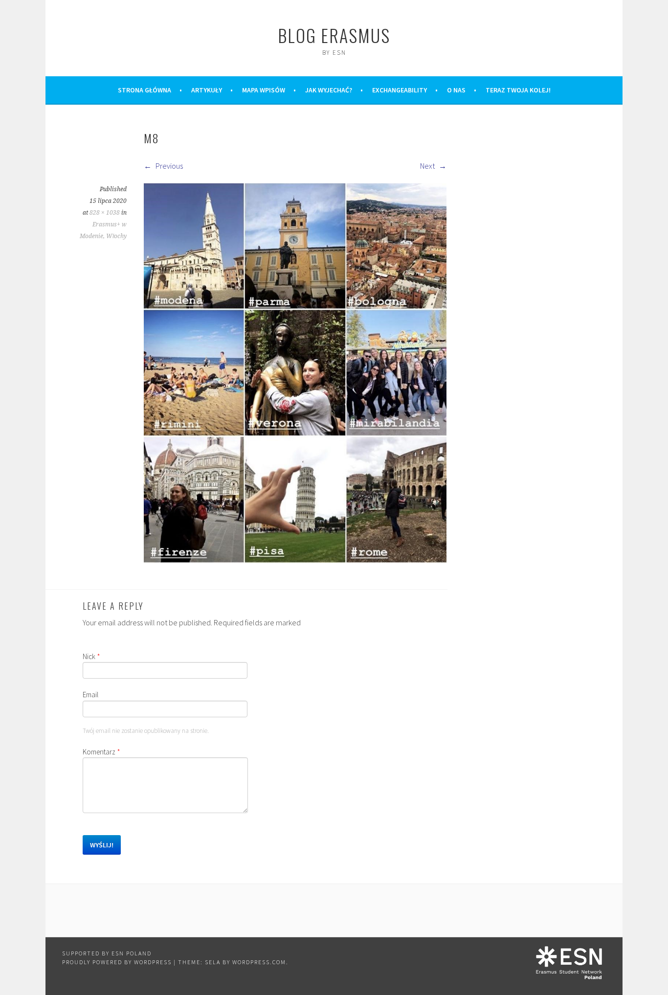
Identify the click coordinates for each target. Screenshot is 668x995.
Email (90, 694)
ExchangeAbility (399, 90)
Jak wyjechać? (328, 90)
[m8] (295, 560)
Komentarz (101, 751)
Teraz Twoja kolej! (518, 90)
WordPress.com (259, 962)
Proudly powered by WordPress (117, 962)
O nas (456, 90)
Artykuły (206, 90)
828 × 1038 (104, 212)
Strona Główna (144, 90)
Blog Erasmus (334, 35)
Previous (168, 166)
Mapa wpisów (263, 90)
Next (428, 166)
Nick (91, 656)
